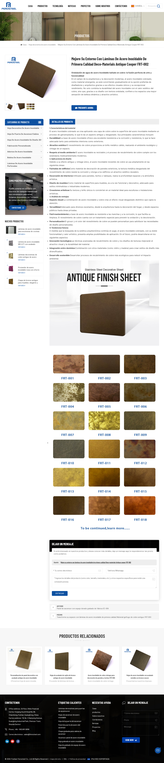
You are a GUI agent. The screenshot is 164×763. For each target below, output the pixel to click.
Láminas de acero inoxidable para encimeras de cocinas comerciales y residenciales (29, 230)
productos (43, 6)
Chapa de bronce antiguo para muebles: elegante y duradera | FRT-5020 (28, 281)
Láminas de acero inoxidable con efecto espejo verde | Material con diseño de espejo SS (140, 676)
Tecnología (57, 6)
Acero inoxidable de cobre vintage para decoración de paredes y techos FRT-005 (62, 676)
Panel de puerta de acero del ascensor (69, 726)
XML (65, 759)
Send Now (129, 740)
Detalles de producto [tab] (62, 121)
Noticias (72, 6)
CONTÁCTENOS (16, 208)
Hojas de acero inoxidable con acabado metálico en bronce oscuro (101, 676)
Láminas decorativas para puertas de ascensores (71, 710)
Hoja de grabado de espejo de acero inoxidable (71, 746)
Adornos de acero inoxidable (19, 152)
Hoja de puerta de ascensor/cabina (23, 134)
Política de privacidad (78, 759)
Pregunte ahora (85, 107)
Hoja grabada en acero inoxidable (70, 741)
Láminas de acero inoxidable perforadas (20, 164)
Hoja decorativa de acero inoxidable (42, 45)
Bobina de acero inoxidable (19, 157)
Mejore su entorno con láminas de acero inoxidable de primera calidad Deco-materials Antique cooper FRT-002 (96, 562)
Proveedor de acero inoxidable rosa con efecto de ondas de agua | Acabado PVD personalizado (29, 268)
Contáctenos (121, 6)
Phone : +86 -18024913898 (19, 729)
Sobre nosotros (102, 6)
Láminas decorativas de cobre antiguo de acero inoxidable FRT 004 (27, 256)
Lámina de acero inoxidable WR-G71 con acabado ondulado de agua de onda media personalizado (28, 243)
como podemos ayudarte (21, 180)
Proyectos (86, 6)
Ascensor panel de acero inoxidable (71, 738)
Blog (94, 731)
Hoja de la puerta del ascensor (69, 721)
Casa (30, 6)
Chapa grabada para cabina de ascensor (70, 732)
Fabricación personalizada (19, 146)
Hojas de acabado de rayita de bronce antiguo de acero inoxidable (24, 676)
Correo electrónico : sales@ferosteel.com (25, 734)
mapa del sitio (55, 759)
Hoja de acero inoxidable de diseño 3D (24, 140)
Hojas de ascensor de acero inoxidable (68, 716)
